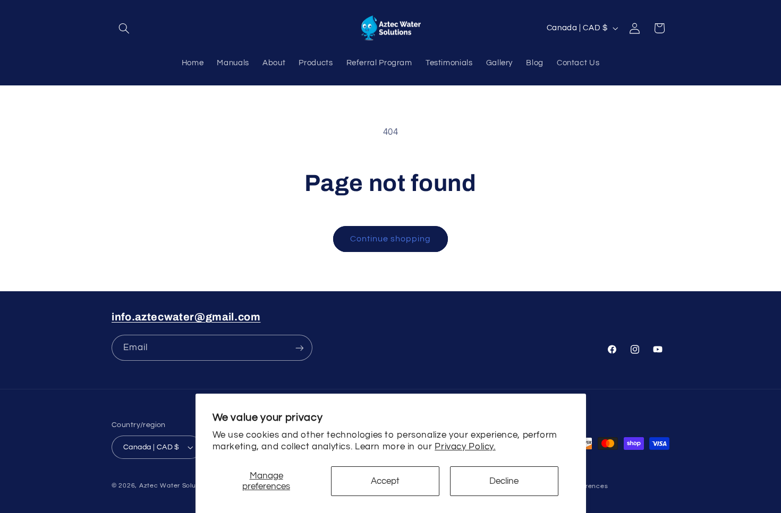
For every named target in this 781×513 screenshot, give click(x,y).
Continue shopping (390, 238)
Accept (385, 481)
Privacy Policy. (465, 446)
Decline (504, 481)
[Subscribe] (299, 348)
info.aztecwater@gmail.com (186, 317)
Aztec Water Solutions (175, 486)
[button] (124, 28)
